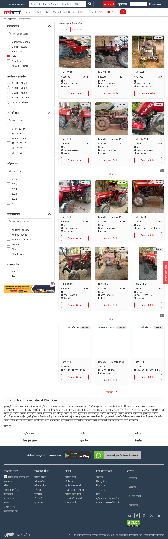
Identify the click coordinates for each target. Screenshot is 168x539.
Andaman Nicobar (21, 229)
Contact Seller (75, 93)
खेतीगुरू (99, 476)
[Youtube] (129, 515)
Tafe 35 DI (67, 72)
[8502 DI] (148, 118)
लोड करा (109, 391)
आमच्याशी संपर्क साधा (12, 489)
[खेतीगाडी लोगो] (12, 12)
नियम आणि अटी (135, 534)
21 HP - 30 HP (19, 133)
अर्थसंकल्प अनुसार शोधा (16, 76)
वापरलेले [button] (37, 11)
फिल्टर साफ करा (77, 29)
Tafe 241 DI (104, 72)
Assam (15, 244)
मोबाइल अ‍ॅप (8, 493)
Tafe (14, 56)
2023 (14, 193)
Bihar (14, 249)
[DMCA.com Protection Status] (133, 523)
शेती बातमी (69, 481)
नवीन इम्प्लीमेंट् (40, 481)
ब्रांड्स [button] (47, 11)
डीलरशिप (138, 440)
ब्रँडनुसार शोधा (13, 26)
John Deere (17, 51)
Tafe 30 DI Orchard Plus (111, 139)
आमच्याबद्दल (8, 481)
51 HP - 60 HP (19, 147)
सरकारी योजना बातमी (73, 498)
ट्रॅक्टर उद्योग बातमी (73, 493)
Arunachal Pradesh (21, 239)
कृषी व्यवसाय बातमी (73, 485)
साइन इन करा (157, 4)
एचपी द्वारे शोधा (13, 112)
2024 (14, 188)
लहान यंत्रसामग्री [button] (80, 11)
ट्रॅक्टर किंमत (29, 433)
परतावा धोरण (9, 498)
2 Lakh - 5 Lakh (19, 87)
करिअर (6, 485)
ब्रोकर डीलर (101, 489)
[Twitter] (151, 515)
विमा (98, 493)
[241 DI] (111, 51)
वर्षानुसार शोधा (12, 163)
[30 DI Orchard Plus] (111, 118)
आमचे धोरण (148, 534)
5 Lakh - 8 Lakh (19, 92)
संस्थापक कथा (9, 506)
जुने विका (122, 4)
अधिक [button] (101, 11)
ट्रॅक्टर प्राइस (40, 476)
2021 (14, 203)
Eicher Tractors (19, 46)
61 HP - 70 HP (19, 152)
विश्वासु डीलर (101, 481)
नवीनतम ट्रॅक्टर (40, 485)
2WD (14, 271)
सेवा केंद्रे (38, 498)
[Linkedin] (158, 515)
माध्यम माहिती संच (11, 510)
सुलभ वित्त (84, 440)
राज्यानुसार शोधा (13, 214)
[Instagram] (144, 515)
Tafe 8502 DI (141, 139)
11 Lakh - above (20, 102)
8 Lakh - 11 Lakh (20, 97)
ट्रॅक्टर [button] (28, 11)
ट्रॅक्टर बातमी (70, 476)
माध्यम (6, 502)
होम (5, 19)
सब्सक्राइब (133, 505)
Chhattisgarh (18, 253)
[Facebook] (137, 515)
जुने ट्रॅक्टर (12, 19)
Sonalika (16, 61)
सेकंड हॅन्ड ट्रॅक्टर (30, 440)
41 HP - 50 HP (19, 143)
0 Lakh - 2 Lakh (19, 83)
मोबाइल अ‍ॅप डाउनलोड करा (15, 4)
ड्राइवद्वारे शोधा (13, 264)
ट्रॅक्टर (84, 433)
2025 (14, 184)
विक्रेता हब (100, 485)
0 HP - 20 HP (18, 128)
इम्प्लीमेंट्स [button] (57, 11)
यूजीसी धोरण (159, 534)
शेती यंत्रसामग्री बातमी (74, 489)
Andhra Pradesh (20, 234)
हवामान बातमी (70, 502)
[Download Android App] (77, 455)
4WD (14, 275)
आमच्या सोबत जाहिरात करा (16, 476)
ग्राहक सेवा (38, 502)
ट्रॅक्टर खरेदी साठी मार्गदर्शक (107, 498)
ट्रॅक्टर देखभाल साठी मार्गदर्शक (108, 502)
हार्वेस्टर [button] (67, 11)
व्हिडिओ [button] (113, 11)
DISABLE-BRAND (20, 65)
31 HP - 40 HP (19, 138)
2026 (14, 179)
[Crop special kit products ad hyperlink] (29, 289)
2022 (14, 198)
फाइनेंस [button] (93, 11)
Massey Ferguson (21, 41)
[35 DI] (75, 51)
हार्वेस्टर (138, 433)
